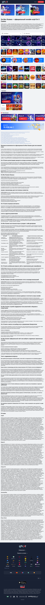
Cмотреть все (40, 64)
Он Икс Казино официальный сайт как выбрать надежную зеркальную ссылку (16, 143)
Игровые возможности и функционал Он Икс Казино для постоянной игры (15, 132)
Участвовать (6, 101)
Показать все (6, 568)
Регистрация (41, 1)
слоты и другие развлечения (6, 136)
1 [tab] (21, 14)
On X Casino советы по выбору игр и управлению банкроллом (13, 142)
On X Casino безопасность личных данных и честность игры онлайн (14, 140)
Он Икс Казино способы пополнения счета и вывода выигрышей (13, 139)
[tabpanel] (7, 10)
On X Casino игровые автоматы (7, 135)
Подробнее (36, 12)
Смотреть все (40, 48)
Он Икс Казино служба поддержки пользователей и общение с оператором (15, 141)
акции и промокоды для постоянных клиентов (10, 134)
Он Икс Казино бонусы (5, 133)
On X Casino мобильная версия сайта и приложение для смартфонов (14, 138)
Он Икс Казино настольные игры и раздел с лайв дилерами (12, 137)
